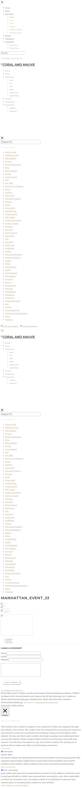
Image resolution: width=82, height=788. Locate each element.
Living (8, 251)
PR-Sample (10, 276)
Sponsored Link (12, 301)
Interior (9, 226)
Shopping (10, 295)
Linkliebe (9, 248)
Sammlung (10, 292)
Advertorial (10, 152)
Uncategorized (12, 310)
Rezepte (9, 288)
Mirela (3, 605)
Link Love (10, 245)
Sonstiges (10, 298)
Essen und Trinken (14, 186)
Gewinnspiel (11, 214)
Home (7, 8)
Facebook (9, 639)
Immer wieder (12, 223)
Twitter (8, 640)
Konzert (9, 230)
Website (4, 659)
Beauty (12, 17)
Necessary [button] (5, 748)
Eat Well (9, 183)
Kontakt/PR (9, 42)
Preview (9, 279)
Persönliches (11, 273)
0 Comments (5, 611)
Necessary (8, 751)
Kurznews (10, 236)
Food (11, 20)
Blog (7, 168)
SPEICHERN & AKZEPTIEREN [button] (14, 785)
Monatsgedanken (13, 254)
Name (3, 653)
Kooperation (11, 233)
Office (8, 264)
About (7, 11)
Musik (8, 261)
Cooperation (11, 177)
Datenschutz (14, 48)
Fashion (12, 26)
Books (8, 174)
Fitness (8, 202)
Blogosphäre (11, 171)
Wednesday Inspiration (16, 313)
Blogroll (8, 36)
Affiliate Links (12, 155)
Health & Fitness (15, 29)
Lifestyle (9, 242)
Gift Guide (10, 217)
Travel (11, 23)
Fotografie (10, 208)
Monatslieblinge (13, 257)
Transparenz (9, 39)
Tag (7, 304)
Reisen (8, 282)
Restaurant (10, 285)
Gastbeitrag (11, 211)
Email (3, 656)
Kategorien (9, 14)
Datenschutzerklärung (47, 702)
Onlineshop (10, 267)
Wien (7, 316)
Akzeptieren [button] (30, 702)
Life (7, 239)
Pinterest (9, 642)
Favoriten (9, 195)
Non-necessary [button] (8, 767)
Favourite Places (15, 33)
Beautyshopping (13, 164)
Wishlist (9, 319)
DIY (7, 180)
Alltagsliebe (11, 158)
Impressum (13, 45)
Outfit (8, 270)
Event (8, 189)
